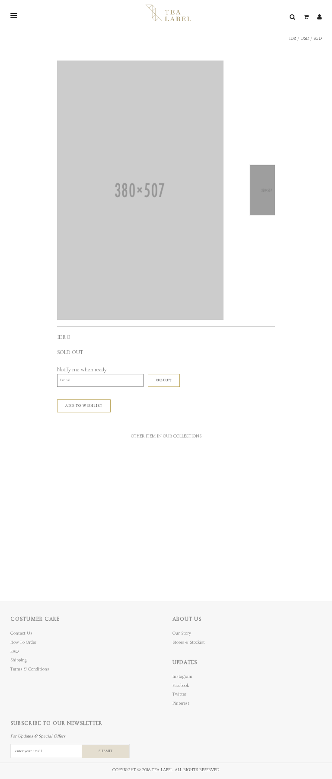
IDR (292, 38)
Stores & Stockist (188, 642)
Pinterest (180, 703)
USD (304, 38)
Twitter (179, 694)
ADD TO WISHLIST (83, 406)
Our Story (181, 633)
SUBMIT (105, 751)
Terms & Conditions (29, 669)
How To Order (23, 642)
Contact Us (21, 633)
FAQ (14, 651)
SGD (317, 38)
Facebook (180, 685)
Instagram (182, 676)
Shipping (18, 660)
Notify (164, 380)
